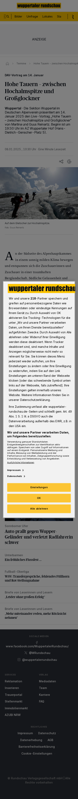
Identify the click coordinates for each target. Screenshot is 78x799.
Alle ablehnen (39, 508)
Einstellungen (39, 487)
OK (39, 497)
